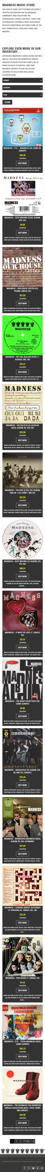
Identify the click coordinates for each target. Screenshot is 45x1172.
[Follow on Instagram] (42, 1168)
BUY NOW (22, 163)
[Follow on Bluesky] (33, 1168)
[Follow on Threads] (37, 1168)
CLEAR (7, 102)
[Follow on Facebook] (24, 1168)
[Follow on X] (29, 1168)
